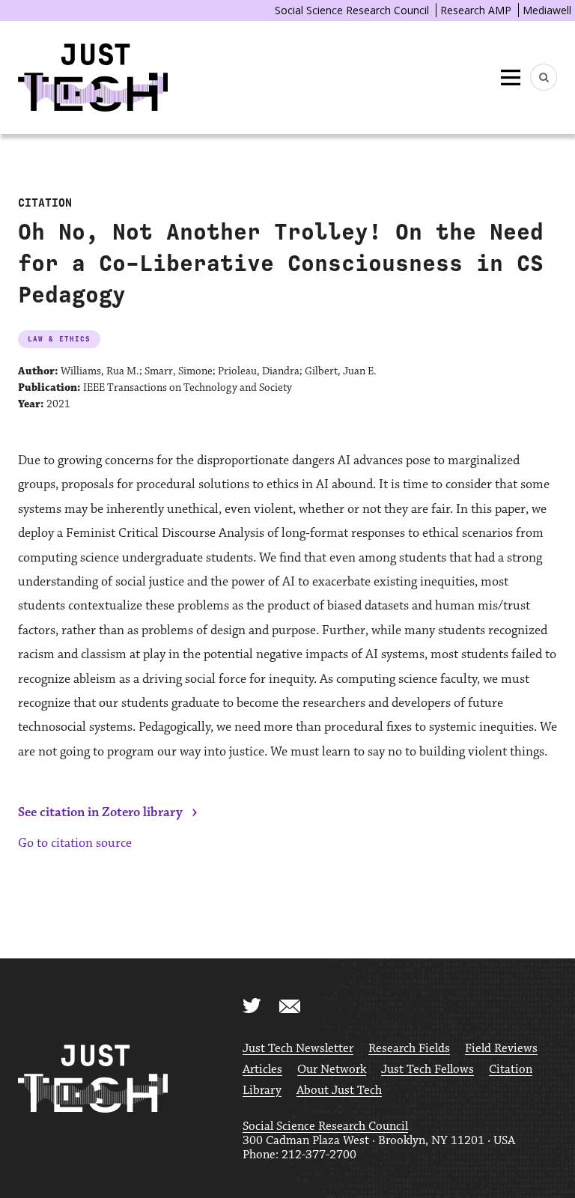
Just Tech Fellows (427, 1069)
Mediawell (547, 10)
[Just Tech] (93, 77)
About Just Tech (339, 1090)
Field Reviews (501, 1048)
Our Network (331, 1069)
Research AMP (475, 10)
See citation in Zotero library (100, 812)
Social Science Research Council (352, 10)
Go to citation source (75, 843)
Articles (262, 1069)
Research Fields (409, 1048)
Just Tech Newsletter (298, 1048)
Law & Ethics (59, 339)
